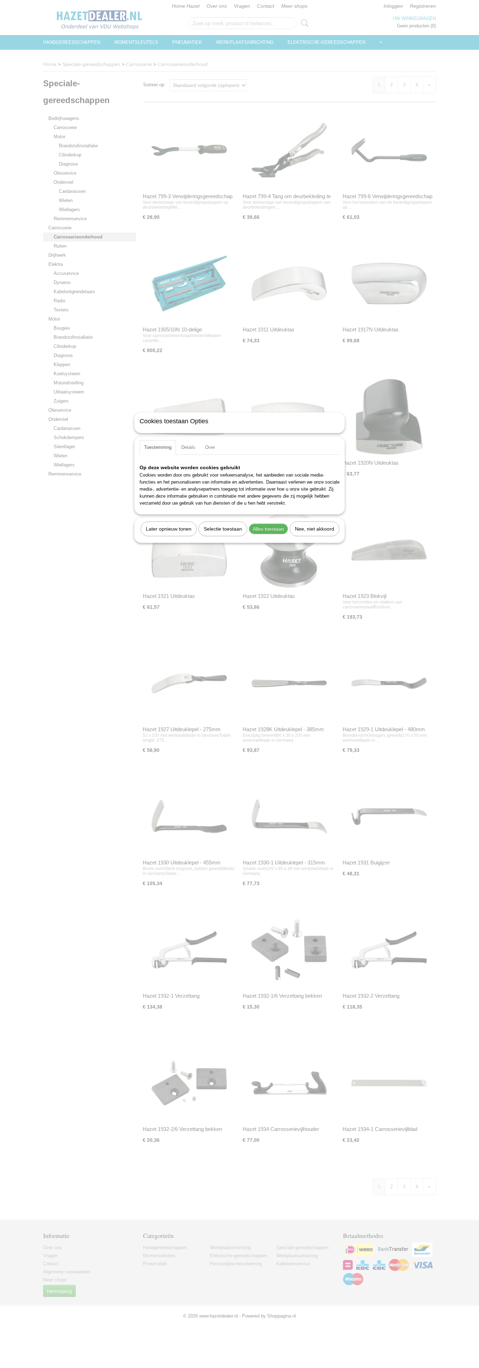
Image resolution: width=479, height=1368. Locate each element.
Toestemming (157, 447)
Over (210, 447)
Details (188, 447)
